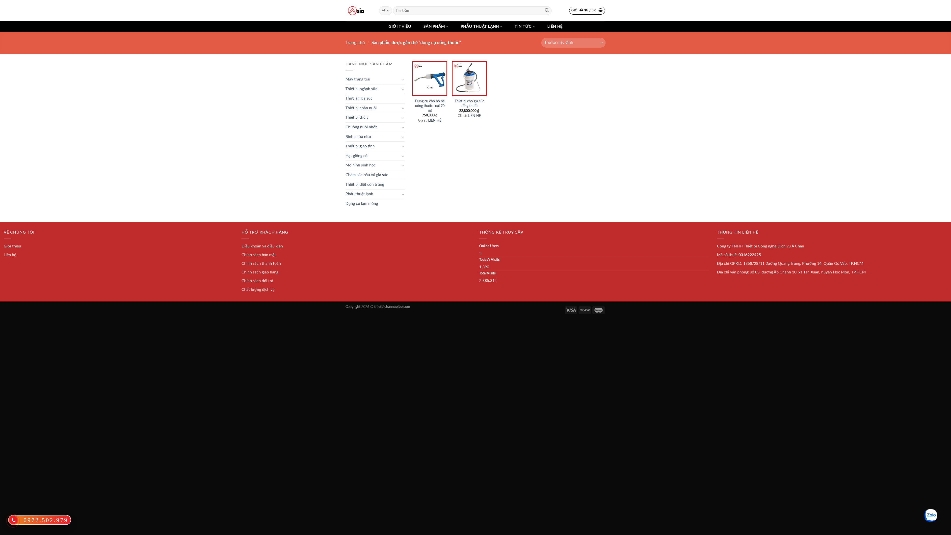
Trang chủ (355, 42)
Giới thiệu (400, 26)
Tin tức (523, 26)
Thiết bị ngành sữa (361, 89)
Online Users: (489, 246)
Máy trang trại (357, 79)
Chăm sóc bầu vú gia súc (366, 175)
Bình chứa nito (358, 137)
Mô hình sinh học (360, 165)
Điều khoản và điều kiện (262, 246)
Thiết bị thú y (357, 117)
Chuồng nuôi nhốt (361, 127)
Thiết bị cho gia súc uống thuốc (469, 103)
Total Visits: (488, 273)
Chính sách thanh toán (261, 264)
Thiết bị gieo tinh (360, 146)
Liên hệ (554, 26)
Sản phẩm (434, 26)
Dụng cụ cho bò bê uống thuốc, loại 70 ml (430, 105)
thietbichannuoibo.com (392, 307)
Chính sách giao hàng (259, 272)
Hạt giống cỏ (356, 156)
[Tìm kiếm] (547, 10)
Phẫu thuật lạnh (480, 26)
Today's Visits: (490, 260)
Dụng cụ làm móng (361, 204)
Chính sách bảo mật (258, 255)
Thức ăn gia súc (358, 98)
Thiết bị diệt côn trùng (364, 185)
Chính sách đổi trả (257, 281)
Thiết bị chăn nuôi (361, 108)
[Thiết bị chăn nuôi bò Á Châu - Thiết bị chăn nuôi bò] (356, 10)
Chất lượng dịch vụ (258, 290)
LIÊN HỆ (434, 120)
